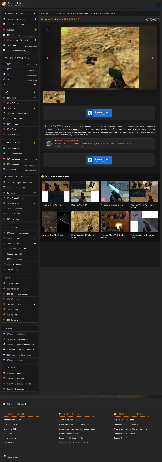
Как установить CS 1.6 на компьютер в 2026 (77, 429)
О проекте (7, 404)
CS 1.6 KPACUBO (13, 214)
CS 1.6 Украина (22, 164)
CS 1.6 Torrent (22, 45)
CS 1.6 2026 (11, 98)
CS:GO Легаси (12, 310)
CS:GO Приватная (14, 304)
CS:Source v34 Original (16, 334)
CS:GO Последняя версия (17, 294)
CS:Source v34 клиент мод (17, 339)
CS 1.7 (22, 74)
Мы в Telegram (10, 438)
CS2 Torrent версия (15, 259)
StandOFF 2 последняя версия (19, 389)
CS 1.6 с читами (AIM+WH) (22, 40)
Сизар (58, 140)
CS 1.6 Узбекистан (14, 149)
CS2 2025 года (13, 238)
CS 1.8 (22, 80)
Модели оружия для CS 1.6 (60, 13)
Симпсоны (11, 193)
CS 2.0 (9, 85)
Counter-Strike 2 (120, 438)
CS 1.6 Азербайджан (15, 154)
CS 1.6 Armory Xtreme (15, 198)
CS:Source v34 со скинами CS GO (21, 350)
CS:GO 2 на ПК (12, 315)
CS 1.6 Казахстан (22, 169)
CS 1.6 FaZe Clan (13, 103)
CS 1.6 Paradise (13, 219)
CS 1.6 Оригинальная (15, 25)
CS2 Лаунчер (12, 269)
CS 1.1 (22, 69)
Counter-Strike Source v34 (124, 433)
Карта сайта (9, 443)
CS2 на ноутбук (13, 244)
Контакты (21, 404)
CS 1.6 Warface (13, 134)
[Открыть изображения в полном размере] (100, 57)
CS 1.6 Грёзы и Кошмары (16, 188)
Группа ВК (8, 433)
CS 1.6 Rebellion (13, 203)
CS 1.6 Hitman (12, 124)
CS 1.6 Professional (14, 209)
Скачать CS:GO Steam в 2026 (71, 438)
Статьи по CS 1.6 (10, 424)
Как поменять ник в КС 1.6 (69, 420)
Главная (44, 13)
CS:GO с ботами (13, 320)
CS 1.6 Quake (12, 129)
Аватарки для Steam (12, 420)
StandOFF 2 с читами (15, 379)
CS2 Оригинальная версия (18, 233)
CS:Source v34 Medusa (16, 360)
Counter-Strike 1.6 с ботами (125, 420)
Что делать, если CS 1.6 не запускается (75, 424)
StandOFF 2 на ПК (14, 373)
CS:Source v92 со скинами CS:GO (21, 345)
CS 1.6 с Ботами (22, 35)
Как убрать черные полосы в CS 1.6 (73, 443)
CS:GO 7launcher (13, 299)
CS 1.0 (22, 64)
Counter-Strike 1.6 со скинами (126, 424)
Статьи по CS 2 (10, 429)
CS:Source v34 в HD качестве (19, 355)
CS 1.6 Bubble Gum (14, 119)
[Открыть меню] (158, 4)
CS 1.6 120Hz (12, 108)
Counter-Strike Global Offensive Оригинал (131, 429)
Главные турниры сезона (69, 433)
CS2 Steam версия (14, 264)
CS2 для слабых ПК (14, 254)
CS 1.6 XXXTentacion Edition (18, 114)
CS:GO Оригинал (13, 284)
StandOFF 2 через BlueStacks (19, 384)
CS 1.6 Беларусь (22, 159)
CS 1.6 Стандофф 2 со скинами (19, 183)
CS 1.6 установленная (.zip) (18, 51)
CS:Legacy (22, 29)
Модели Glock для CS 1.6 (82, 13)
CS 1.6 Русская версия (22, 19)
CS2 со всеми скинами (16, 249)
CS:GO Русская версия (16, 289)
